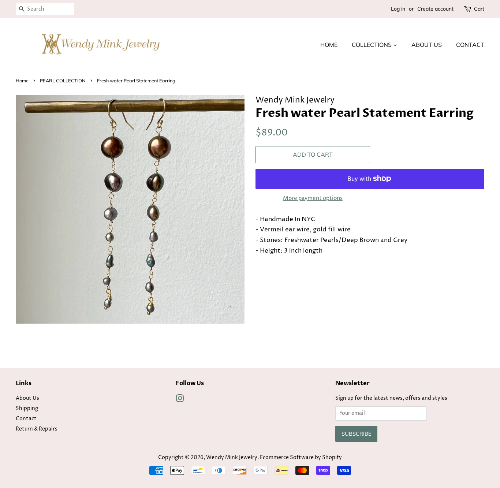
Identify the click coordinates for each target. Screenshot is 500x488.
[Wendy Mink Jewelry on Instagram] (180, 400)
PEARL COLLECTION (63, 80)
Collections (372, 44)
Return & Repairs (36, 429)
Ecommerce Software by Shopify (301, 457)
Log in (398, 8)
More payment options (313, 198)
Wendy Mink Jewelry (231, 457)
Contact (470, 44)
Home (328, 44)
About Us (426, 44)
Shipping (27, 408)
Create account (435, 8)
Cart (479, 8)
